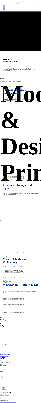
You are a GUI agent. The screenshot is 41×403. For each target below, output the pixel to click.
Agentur (3, 387)
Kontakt (3, 390)
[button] (6, 344)
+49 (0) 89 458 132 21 (4, 394)
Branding (2, 357)
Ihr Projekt (4, 389)
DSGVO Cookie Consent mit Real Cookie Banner (8, 402)
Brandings (21, 341)
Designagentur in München (34, 340)
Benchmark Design (20, 335)
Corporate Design (29, 339)
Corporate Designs (28, 341)
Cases (3, 388)
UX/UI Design (4, 358)
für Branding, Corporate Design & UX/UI (24, 337)
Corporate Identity (5, 354)
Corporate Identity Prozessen (17, 375)
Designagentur (9, 337)
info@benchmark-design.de (4, 395)
